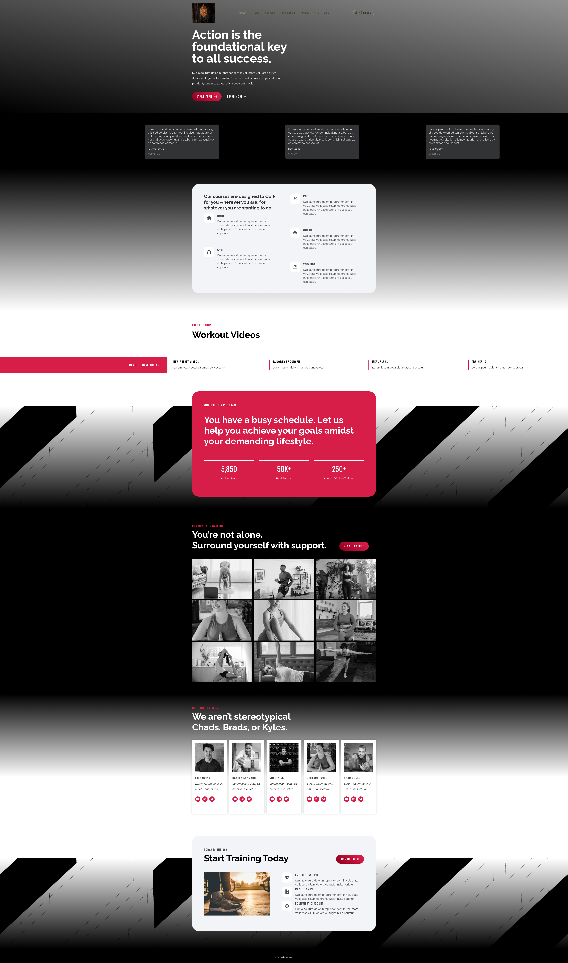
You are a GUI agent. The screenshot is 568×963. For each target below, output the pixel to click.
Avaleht (243, 12)
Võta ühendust (364, 12)
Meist (255, 12)
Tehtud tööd (287, 12)
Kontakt (304, 12)
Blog (326, 12)
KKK (316, 12)
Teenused (269, 12)
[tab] (350, 166)
